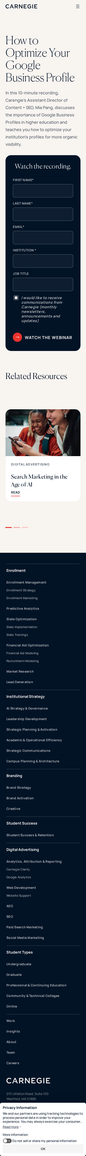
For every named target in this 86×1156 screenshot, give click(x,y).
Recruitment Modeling (22, 661)
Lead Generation (19, 682)
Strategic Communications (28, 750)
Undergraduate (18, 964)
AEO (9, 906)
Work (10, 1021)
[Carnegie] (21, 6)
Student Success (21, 823)
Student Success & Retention (30, 835)
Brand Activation (20, 798)
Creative (13, 808)
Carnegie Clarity (18, 869)
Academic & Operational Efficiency (34, 740)
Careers (12, 1063)
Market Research (20, 671)
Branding (14, 775)
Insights (13, 1031)
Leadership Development (26, 719)
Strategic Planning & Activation (31, 729)
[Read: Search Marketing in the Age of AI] (43, 455)
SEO (9, 916)
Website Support (18, 895)
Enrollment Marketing (22, 598)
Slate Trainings (17, 635)
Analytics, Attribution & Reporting (34, 861)
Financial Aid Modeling (22, 653)
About (11, 1042)
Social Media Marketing (25, 937)
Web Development (21, 887)
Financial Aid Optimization (27, 645)
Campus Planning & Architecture (32, 761)
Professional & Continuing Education (36, 985)
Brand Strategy (18, 787)
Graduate (14, 974)
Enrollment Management (26, 582)
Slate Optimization (21, 619)
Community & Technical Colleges (33, 995)
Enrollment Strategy (21, 590)
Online (11, 1006)
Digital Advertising (30, 464)
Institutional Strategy (25, 696)
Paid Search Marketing (24, 927)
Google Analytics (18, 877)
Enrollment (16, 570)
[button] (8, 527)
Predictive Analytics (22, 608)
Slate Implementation (21, 627)
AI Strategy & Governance (27, 708)
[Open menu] (77, 6)
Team (10, 1052)
